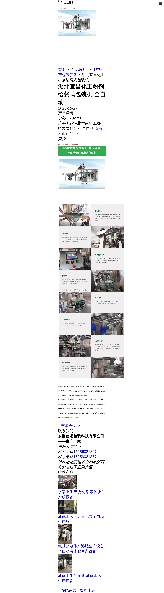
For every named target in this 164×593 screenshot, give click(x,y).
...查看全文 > (69, 426)
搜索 (74, 8)
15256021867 (85, 451)
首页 (62, 69)
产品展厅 (79, 69)
